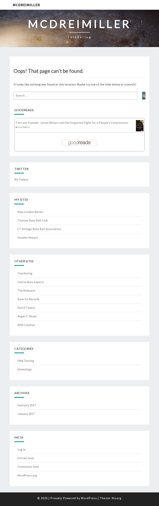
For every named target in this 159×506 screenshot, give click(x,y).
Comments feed (28, 466)
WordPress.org (27, 475)
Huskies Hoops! (27, 237)
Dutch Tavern (26, 308)
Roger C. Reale (27, 316)
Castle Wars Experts (30, 282)
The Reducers (26, 290)
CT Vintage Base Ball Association (39, 229)
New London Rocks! (30, 212)
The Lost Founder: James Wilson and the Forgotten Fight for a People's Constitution (72, 123)
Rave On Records (28, 299)
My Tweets (21, 179)
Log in (21, 449)
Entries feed (25, 458)
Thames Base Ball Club (32, 220)
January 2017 (26, 414)
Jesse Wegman (24, 127)
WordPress (89, 498)
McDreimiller (26, 4)
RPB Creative (26, 325)
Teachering (24, 273)
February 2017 (26, 405)
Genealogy (24, 369)
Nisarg (117, 498)
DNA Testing (25, 361)
